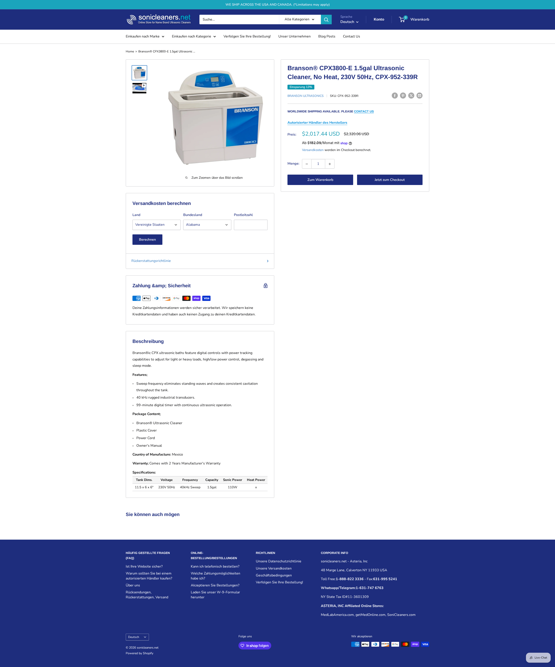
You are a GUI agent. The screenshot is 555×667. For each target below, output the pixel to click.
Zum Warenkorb (320, 180)
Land (136, 215)
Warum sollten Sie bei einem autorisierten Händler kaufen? (149, 576)
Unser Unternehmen (294, 36)
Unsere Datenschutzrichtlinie (278, 561)
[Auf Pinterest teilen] (403, 95)
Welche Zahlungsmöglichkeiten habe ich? (215, 576)
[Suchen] (326, 19)
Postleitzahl (243, 215)
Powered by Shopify (139, 653)
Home (130, 51)
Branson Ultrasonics (305, 96)
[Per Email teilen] (419, 95)
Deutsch (133, 637)
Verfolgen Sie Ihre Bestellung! (247, 36)
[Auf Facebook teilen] (395, 95)
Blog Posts (326, 36)
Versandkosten (313, 150)
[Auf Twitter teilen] (411, 95)
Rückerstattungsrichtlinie (151, 260)
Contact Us (351, 36)
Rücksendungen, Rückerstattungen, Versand (147, 594)
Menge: (293, 163)
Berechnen (147, 239)
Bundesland (192, 215)
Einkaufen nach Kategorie (191, 36)
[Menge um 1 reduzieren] (306, 164)
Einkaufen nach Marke (143, 36)
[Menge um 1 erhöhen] (329, 164)
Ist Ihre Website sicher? (144, 566)
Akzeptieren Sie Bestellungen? (215, 585)
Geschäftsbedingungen (274, 575)
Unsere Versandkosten (274, 568)
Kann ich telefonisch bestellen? (215, 566)
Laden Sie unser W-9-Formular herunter (215, 594)
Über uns (133, 585)
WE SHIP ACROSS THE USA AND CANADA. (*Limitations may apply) (277, 4)
